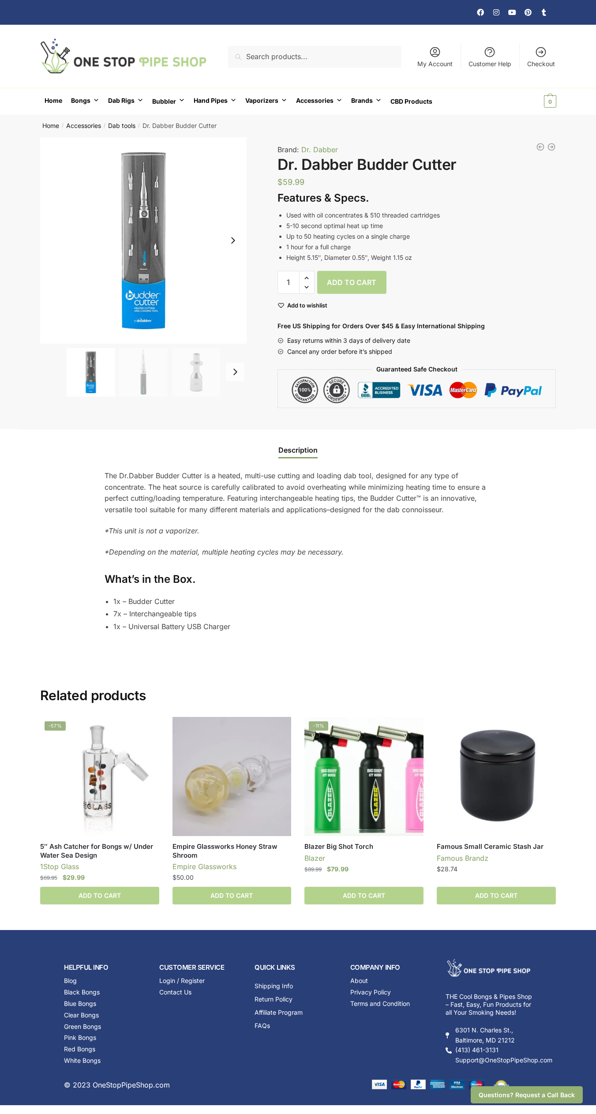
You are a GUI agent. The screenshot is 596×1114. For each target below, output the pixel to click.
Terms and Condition (380, 1003)
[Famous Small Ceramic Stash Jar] (496, 776)
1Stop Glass (59, 866)
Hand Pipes (211, 100)
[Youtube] (512, 12)
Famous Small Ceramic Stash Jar (490, 846)
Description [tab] (298, 450)
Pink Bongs (80, 1037)
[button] (233, 240)
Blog (70, 980)
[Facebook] (480, 12)
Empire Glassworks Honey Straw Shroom (224, 850)
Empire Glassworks (204, 866)
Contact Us (175, 992)
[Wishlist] (146, 730)
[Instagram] (496, 12)
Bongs (80, 100)
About (359, 980)
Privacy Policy (370, 992)
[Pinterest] (528, 12)
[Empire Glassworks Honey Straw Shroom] (232, 776)
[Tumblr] (543, 12)
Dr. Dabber (319, 149)
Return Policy (273, 999)
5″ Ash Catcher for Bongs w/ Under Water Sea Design (96, 850)
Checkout (541, 64)
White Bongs (82, 1060)
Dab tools (121, 125)
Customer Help (490, 64)
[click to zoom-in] (143, 240)
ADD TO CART (351, 282)
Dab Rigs (121, 100)
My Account (435, 64)
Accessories (315, 100)
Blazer (314, 858)
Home (53, 100)
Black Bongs (82, 992)
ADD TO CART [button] (100, 895)
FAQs (262, 1025)
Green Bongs (82, 1026)
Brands (362, 100)
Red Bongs (79, 1049)
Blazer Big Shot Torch (338, 846)
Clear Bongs (81, 1015)
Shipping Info (274, 986)
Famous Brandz (462, 858)
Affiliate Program (279, 1012)
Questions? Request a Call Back (527, 1095)
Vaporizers (261, 100)
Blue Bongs (80, 1003)
